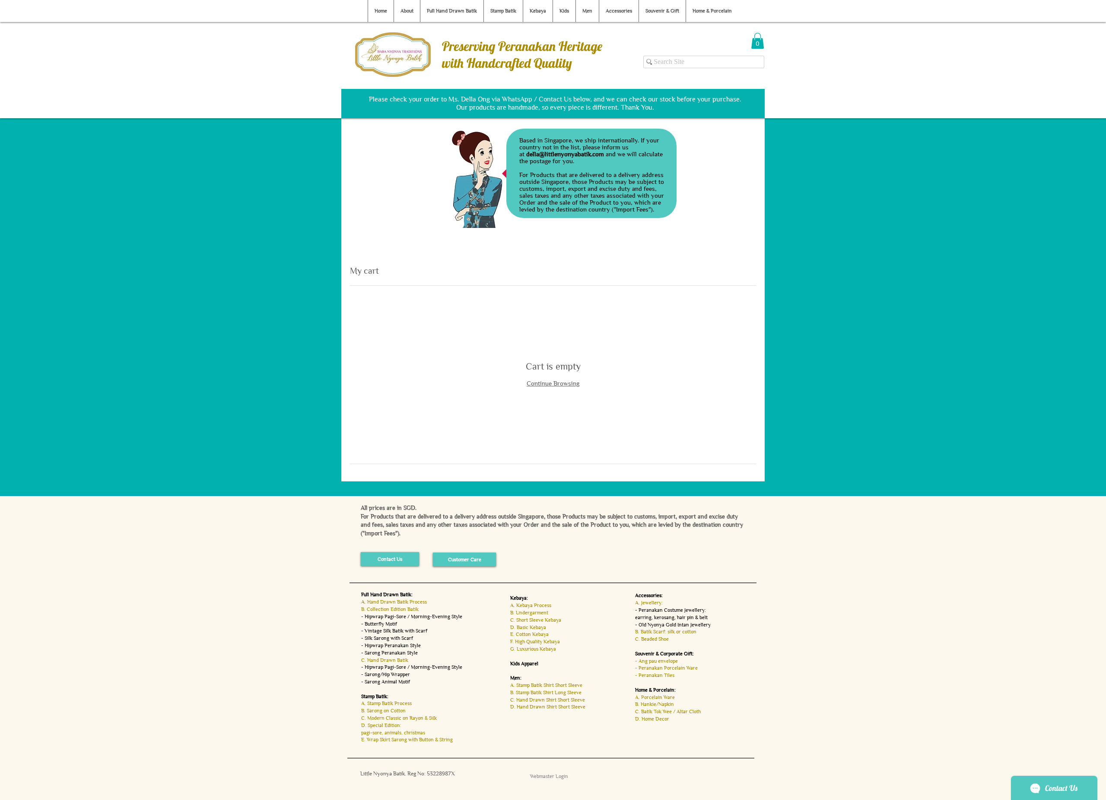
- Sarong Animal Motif (385, 682)
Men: (515, 678)
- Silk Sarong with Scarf (387, 638)
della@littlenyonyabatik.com (565, 154)
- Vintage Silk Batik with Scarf (394, 631)
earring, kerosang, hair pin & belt (671, 617)
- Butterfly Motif (379, 624)
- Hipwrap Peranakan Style (391, 645)
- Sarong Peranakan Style (389, 653)
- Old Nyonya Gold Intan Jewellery (673, 625)
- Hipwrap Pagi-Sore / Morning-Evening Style (411, 616)
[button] (757, 41)
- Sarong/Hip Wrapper (385, 674)
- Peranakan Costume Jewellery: (670, 610)
